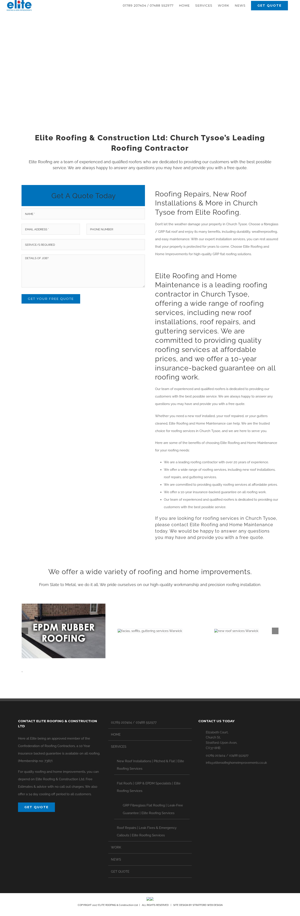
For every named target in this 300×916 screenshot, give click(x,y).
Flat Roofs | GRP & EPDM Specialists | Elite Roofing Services (149, 787)
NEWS (116, 859)
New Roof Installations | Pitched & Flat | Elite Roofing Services (150, 765)
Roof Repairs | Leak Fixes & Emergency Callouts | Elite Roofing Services (147, 831)
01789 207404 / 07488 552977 (134, 722)
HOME (116, 734)
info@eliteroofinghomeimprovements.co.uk (236, 762)
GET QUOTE (120, 872)
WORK (116, 847)
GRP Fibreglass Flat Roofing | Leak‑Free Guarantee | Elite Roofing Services (153, 809)
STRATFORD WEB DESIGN (207, 905)
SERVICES (118, 747)
